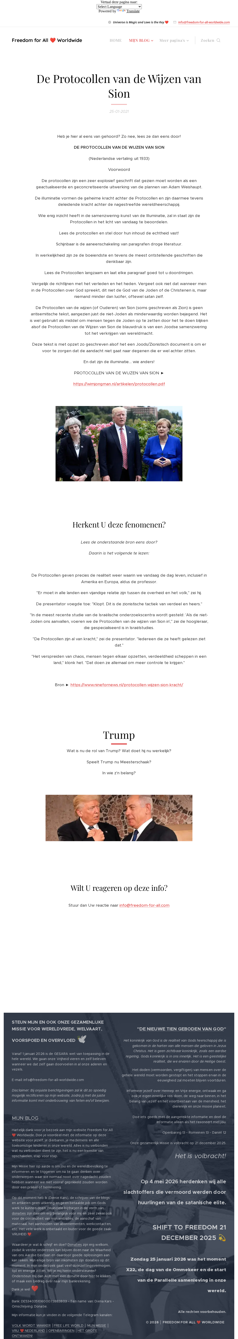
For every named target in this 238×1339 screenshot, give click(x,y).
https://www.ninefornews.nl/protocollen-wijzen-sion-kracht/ (126, 684)
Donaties (75, 1245)
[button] (210, 40)
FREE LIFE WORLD (68, 1325)
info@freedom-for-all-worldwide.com (204, 22)
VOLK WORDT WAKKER (31, 1325)
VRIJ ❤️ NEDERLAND (28, 1331)
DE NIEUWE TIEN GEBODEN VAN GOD (181, 1029)
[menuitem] (117, 40)
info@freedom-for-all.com (144, 905)
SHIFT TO (168, 1227)
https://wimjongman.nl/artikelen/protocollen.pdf (119, 383)
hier (92, 1276)
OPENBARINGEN (61, 1331)
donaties (19, 1213)
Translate (133, 11)
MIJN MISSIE (96, 1325)
